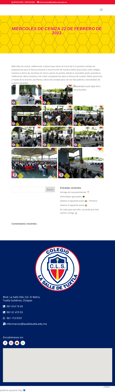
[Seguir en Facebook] (5, 343)
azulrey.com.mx (57, 384)
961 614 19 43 (14, 306)
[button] (57, 388)
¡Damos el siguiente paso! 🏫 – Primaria (78, 200)
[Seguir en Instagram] (11, 343)
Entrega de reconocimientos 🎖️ (74, 192)
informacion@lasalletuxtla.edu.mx (26, 324)
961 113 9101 (13, 318)
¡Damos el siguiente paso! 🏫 (73, 205)
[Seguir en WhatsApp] (23, 343)
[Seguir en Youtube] (17, 343)
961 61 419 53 (14, 312)
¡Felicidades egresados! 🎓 (72, 196)
